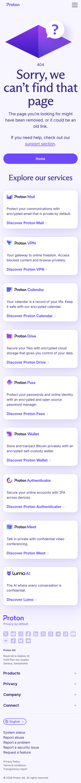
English (15, 721)
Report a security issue (21, 747)
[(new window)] (5, 633)
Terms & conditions (14, 765)
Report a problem (16, 742)
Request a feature (17, 752)
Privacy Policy (11, 761)
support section (40, 143)
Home (40, 159)
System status (14, 732)
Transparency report (15, 769)
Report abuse (13, 737)
